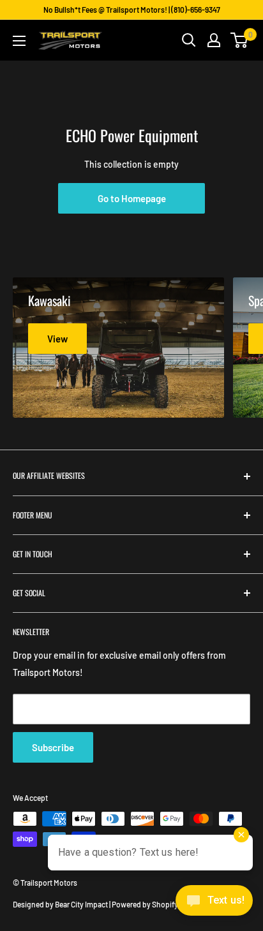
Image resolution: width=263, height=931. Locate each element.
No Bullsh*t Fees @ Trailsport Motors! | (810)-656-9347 (131, 9)
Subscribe (53, 747)
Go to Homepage (132, 198)
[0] (240, 40)
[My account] (213, 40)
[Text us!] (214, 904)
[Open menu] (19, 41)
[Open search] (189, 40)
